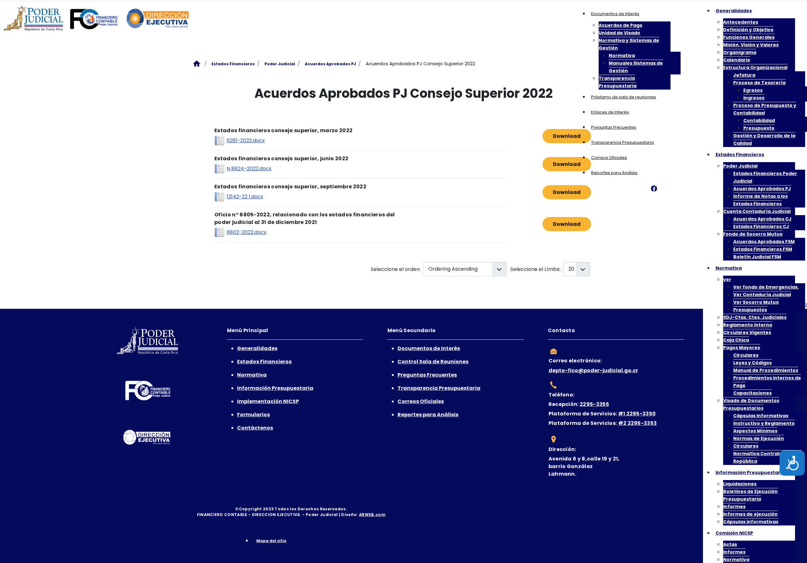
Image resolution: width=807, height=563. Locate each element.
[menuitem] (615, 14)
